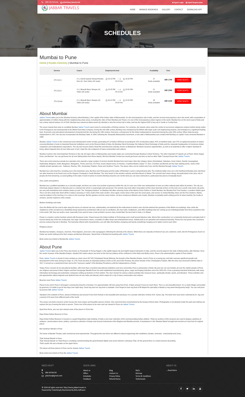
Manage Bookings (148, 10)
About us (86, 370)
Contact (178, 10)
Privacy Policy (114, 376)
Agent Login (178, 3)
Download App (194, 10)
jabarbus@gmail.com (71, 2)
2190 (168, 101)
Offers (85, 373)
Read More (172, 370)
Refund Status (114, 379)
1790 (168, 80)
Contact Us (113, 373)
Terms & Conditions (143, 376)
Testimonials (140, 379)
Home (132, 10)
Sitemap (139, 373)
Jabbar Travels (45, 118)
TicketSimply (57, 390)
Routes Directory (57, 63)
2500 (168, 90)
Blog (111, 370)
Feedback (87, 379)
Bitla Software (79, 390)
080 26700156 (51, 2)
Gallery (166, 10)
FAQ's (138, 370)
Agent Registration (195, 3)
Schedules (87, 376)
